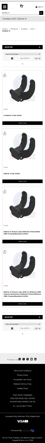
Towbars (24, 29)
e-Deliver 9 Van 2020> (13, 115)
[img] (20, 359)
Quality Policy (22, 388)
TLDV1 (6, 109)
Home (5, 29)
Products (14, 29)
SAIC (32, 29)
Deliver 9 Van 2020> (12, 173)
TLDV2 (6, 225)
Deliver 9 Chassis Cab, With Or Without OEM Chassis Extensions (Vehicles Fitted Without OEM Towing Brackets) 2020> (22, 294)
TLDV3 (6, 286)
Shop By (9, 47)
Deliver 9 (6, 31)
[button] (41, 13)
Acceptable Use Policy (23, 379)
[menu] (5, 7)
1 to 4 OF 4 (24, 58)
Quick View (5, 76)
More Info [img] (23, 123)
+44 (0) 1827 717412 (22, 406)
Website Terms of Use (22, 384)
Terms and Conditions (22, 371)
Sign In (40, 7)
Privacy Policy (22, 375)
